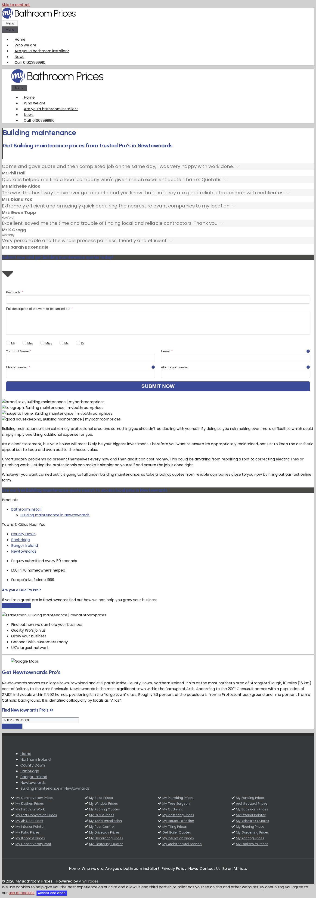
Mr (12, 343)
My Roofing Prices (250, 838)
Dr (82, 343)
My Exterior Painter (251, 815)
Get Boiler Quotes (176, 832)
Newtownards (23, 551)
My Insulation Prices (178, 838)
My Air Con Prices (29, 821)
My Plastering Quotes (106, 844)
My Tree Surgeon (176, 803)
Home (20, 39)
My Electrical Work (30, 809)
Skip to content (16, 4)
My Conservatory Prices (34, 797)
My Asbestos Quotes (252, 821)
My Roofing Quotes (104, 809)
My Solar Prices (101, 797)
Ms (66, 343)
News (19, 56)
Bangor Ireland (24, 545)
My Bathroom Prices (252, 809)
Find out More (15, 605)
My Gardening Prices (252, 832)
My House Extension (178, 821)
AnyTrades (89, 881)
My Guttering (172, 809)
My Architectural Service (182, 844)
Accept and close (51, 893)
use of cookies (21, 892)
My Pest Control (102, 826)
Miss (48, 343)
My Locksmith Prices (252, 844)
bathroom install (26, 509)
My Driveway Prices (104, 832)
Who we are (25, 45)
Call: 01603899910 (30, 62)
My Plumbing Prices (177, 797)
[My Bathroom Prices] (57, 81)
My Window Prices (103, 803)
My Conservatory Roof (33, 844)
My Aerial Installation (105, 821)
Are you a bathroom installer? (42, 51)
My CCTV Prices (101, 815)
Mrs (29, 343)
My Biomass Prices (30, 838)
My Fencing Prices (250, 797)
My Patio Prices (27, 832)
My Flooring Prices (250, 826)
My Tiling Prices (174, 826)
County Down (23, 534)
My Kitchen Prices (29, 803)
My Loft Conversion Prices (36, 815)
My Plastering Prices (178, 815)
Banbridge (20, 539)
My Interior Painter (30, 826)
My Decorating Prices (106, 838)
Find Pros (10, 726)
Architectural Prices (251, 803)
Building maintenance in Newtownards (55, 515)
